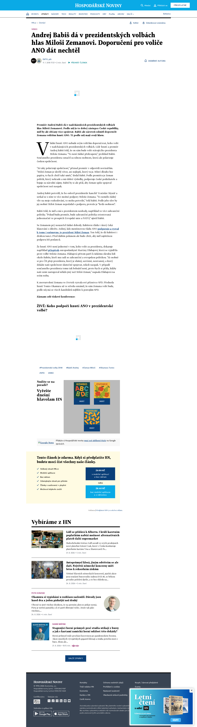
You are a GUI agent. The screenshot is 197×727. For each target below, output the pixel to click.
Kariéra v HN (85, 695)
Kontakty (83, 683)
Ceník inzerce (85, 699)
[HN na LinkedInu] (61, 700)
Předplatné (180, 5)
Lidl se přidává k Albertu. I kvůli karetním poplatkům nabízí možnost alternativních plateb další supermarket (93, 535)
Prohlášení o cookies (111, 687)
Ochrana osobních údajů (113, 683)
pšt (50, 59)
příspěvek (53, 250)
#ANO (51, 373)
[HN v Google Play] (43, 713)
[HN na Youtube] (69, 700)
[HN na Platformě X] (49, 700)
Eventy (138, 687)
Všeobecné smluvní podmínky (115, 695)
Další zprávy (75, 658)
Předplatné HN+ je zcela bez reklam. (109, 510)
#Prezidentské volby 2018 (51, 368)
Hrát (82, 401)
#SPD (42, 373)
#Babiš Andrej (72, 368)
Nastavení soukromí (111, 691)
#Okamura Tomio (106, 368)
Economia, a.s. (50, 686)
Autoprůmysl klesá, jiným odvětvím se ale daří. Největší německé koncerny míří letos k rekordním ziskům (92, 565)
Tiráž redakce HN (87, 687)
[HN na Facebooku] (53, 700)
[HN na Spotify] (65, 700)
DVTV (45, 59)
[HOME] (27, 14)
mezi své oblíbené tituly (95, 440)
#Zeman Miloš (88, 368)
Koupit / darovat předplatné (146, 683)
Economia (84, 691)
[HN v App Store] (61, 713)
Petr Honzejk (38, 593)
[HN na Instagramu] (57, 700)
